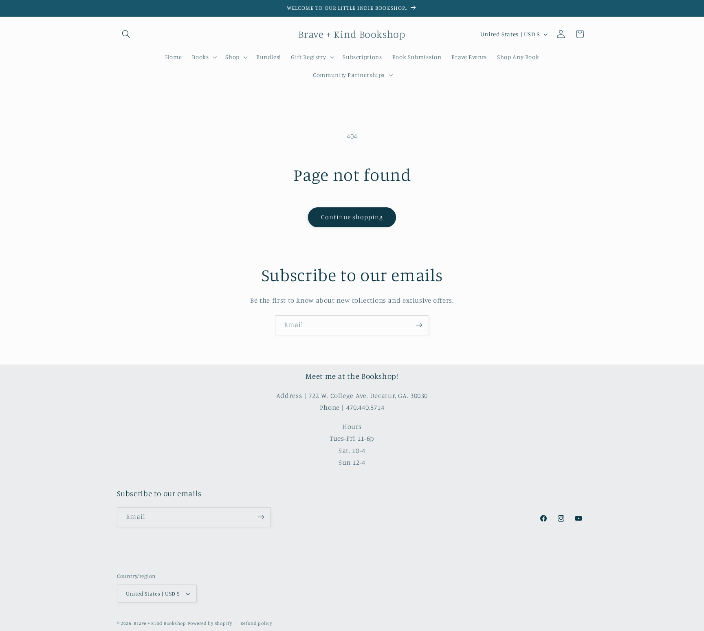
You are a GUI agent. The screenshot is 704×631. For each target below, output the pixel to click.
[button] (126, 34)
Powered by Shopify (210, 623)
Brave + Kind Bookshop (160, 623)
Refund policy (256, 623)
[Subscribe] (419, 325)
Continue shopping (352, 217)
